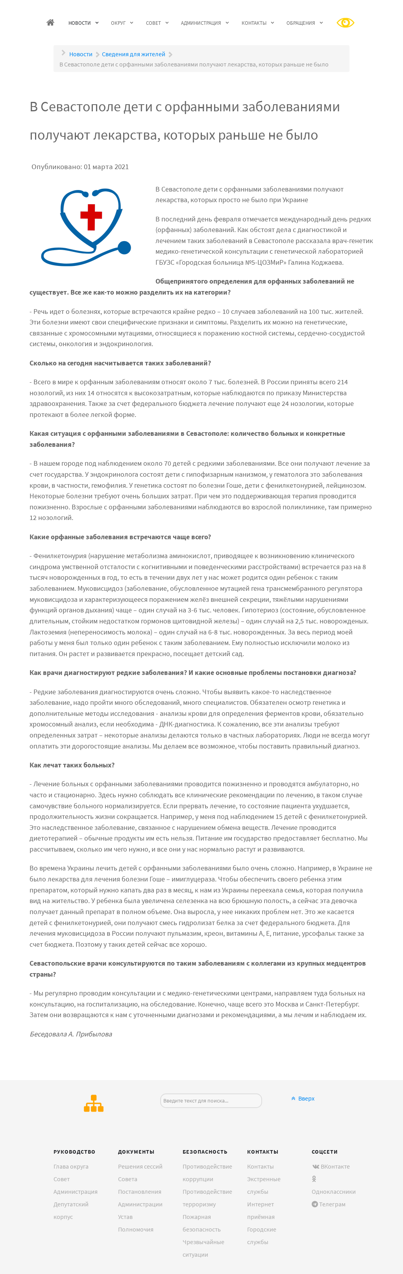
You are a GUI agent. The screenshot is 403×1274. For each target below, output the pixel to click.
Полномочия (135, 1229)
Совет (62, 1179)
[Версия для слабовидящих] (346, 22)
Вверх (305, 1098)
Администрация (76, 1191)
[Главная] (51, 23)
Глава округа (71, 1166)
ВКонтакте (335, 1166)
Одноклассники (334, 1191)
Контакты (260, 1166)
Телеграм (332, 1204)
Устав (125, 1217)
